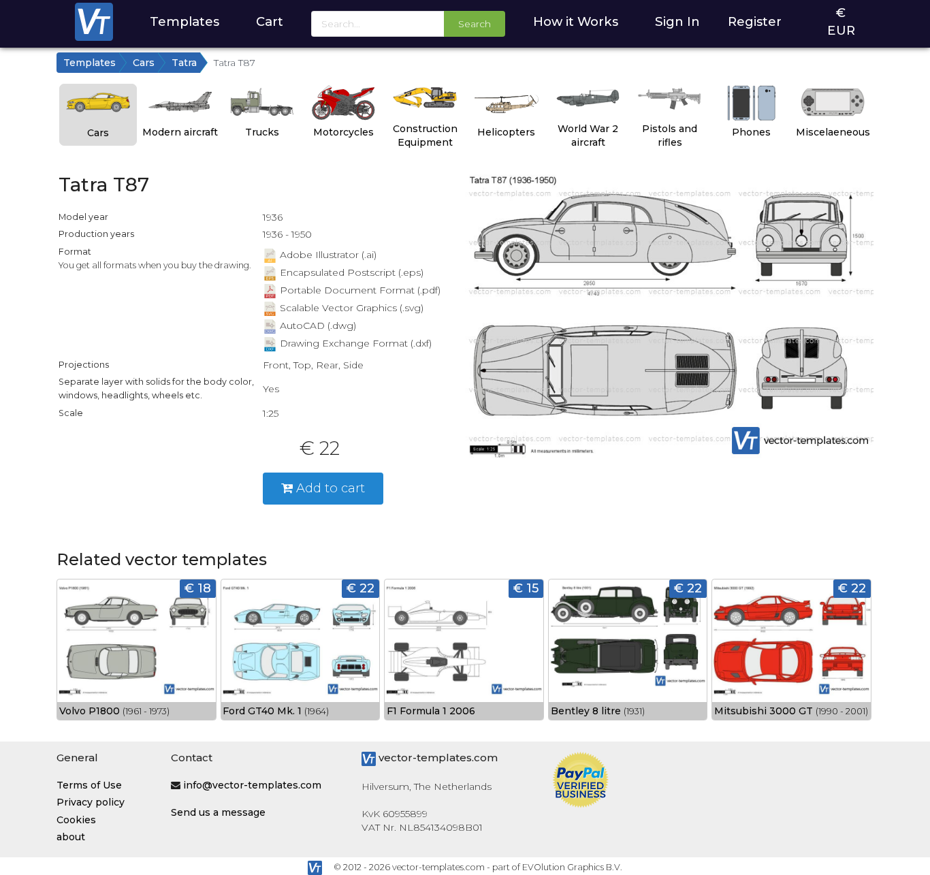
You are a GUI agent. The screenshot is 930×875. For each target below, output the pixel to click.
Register (755, 21)
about (71, 837)
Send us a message (218, 812)
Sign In (677, 21)
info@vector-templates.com (252, 785)
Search (474, 24)
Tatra (184, 63)
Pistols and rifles (669, 135)
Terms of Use (89, 785)
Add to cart (329, 488)
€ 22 (360, 588)
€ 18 (198, 588)
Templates (184, 21)
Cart (269, 21)
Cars (144, 63)
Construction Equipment (425, 135)
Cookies (76, 820)
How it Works (575, 21)
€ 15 (526, 588)
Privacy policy (91, 802)
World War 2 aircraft (588, 135)
